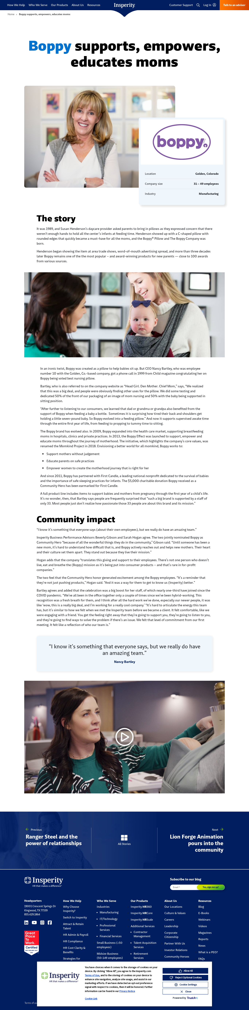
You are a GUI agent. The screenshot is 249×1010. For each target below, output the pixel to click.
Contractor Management (142, 934)
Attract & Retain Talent (73, 926)
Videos (202, 926)
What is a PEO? (208, 952)
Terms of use (31, 1003)
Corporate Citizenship (171, 935)
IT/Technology (108, 919)
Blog (201, 907)
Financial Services (111, 936)
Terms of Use (92, 975)
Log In (207, 5)
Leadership (171, 926)
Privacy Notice (127, 991)
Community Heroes (176, 956)
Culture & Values (175, 913)
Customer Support (181, 5)
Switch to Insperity (75, 917)
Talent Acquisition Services (145, 945)
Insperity (141, 907)
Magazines (205, 933)
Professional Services (107, 928)
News (201, 946)
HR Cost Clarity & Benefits (74, 950)
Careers (169, 920)
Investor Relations (175, 950)
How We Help (16, 5)
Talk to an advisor (234, 5)
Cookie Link (91, 998)
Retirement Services (141, 956)
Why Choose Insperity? (71, 909)
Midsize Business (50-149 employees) (110, 956)
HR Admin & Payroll (75, 935)
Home (11, 14)
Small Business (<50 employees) (109, 945)
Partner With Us (174, 943)
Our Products (59, 5)
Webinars (204, 920)
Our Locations (173, 907)
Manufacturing (109, 912)
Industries (103, 907)
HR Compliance (73, 941)
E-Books (203, 913)
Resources (93, 5)
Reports (203, 939)
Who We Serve (38, 5)
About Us (78, 5)
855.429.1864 (32, 914)
